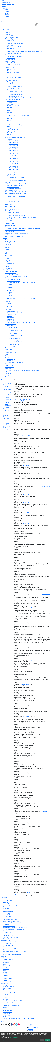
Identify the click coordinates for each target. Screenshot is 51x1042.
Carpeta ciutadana (7, 950)
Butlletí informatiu (7, 1010)
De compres (6, 977)
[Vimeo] (16, 1024)
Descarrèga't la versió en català (21, 397)
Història (5, 958)
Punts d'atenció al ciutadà (9, 942)
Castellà (7, 11)
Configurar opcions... (5, 1040)
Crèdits (30, 1024)
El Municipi (3, 956)
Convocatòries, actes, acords (10, 919)
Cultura (5, 972)
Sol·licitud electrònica (8, 945)
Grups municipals (7, 910)
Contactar (3, 6)
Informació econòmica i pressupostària (13, 923)
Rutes (4, 964)
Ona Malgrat (6, 1017)
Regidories (5, 902)
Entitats (5, 980)
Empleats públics (7, 932)
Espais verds (6, 969)
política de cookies (13, 1037)
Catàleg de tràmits (7, 943)
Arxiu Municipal (19, 380)
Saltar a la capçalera (7, 1)
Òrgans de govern (7, 900)
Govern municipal (7, 907)
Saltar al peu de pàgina (8, 4)
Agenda (5, 1009)
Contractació (6, 924)
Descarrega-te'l (26, 436)
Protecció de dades (33, 1027)
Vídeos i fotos (6, 1015)
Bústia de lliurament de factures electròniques (14, 951)
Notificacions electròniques (10, 953)
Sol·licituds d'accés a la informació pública (13, 929)
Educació (5, 421)
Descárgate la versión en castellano (23, 399)
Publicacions (8, 407)
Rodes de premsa (7, 1012)
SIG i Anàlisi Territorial (8, 996)
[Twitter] (9, 1024)
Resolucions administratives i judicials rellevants (15, 927)
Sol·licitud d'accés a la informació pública (13, 948)
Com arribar (6, 961)
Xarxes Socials (6, 1013)
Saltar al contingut (6, 2)
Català (6, 10)
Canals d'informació (8, 913)
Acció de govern (7, 908)
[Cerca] (36, 25)
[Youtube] (14, 1024)
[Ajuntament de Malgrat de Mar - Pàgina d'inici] (9, 22)
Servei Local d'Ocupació (9, 993)
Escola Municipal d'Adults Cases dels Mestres (7, 426)
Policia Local (6, 416)
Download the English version (21, 401)
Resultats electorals (8, 911)
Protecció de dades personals (10, 938)
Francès (7, 16)
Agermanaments (7, 981)
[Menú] (1, 27)
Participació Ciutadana (8, 986)
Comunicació (4, 1004)
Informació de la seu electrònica (11, 937)
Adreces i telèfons (7, 978)
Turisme (3, 1021)
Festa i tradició (6, 974)
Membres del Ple (7, 903)
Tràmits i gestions (5, 940)
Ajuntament (4, 897)
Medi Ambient (6, 423)
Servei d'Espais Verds (8, 1002)
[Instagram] (19, 1024)
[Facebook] (12, 1024)
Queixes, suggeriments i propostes (12, 946)
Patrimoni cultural (7, 966)
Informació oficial (5, 915)
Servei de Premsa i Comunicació (11, 1005)
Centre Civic (6, 412)
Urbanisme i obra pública (9, 931)
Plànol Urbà (6, 962)
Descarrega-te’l (26, 465)
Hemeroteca (6, 1020)
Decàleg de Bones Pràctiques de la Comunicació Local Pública (18, 1018)
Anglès (6, 13)
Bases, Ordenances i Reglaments (11, 921)
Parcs (4, 970)
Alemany (7, 14)
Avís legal (30, 1029)
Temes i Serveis (7, 380)
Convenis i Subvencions (9, 926)
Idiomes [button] (5, 8)
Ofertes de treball (7, 916)
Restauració (6, 975)
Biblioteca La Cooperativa (9, 989)
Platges (5, 967)
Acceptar (47, 1040)
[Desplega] (12, 380)
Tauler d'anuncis (7, 918)
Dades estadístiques (8, 959)
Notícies (5, 1007)
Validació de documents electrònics (12, 954)
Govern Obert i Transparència (10, 935)
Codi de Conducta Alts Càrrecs (10, 905)
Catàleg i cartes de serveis (9, 985)
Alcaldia (5, 899)
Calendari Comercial (8, 934)
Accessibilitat (31, 1030)
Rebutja (42, 1040)
